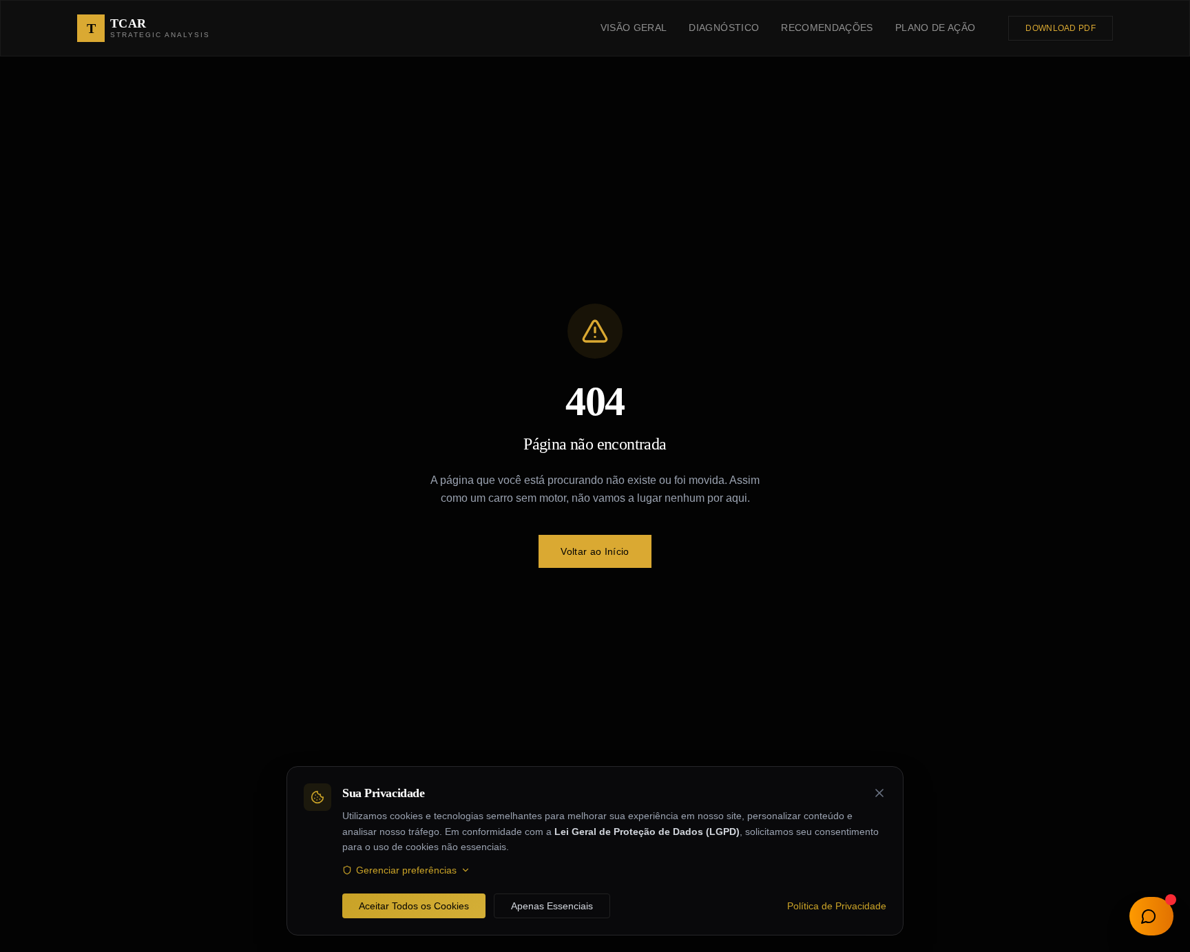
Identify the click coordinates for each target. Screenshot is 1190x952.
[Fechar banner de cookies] (879, 793)
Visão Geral (634, 27)
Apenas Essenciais (552, 905)
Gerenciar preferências (406, 870)
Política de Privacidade (836, 905)
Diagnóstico (724, 27)
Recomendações (827, 27)
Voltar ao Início (595, 551)
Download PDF (1060, 28)
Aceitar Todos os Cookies (414, 905)
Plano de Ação (935, 27)
